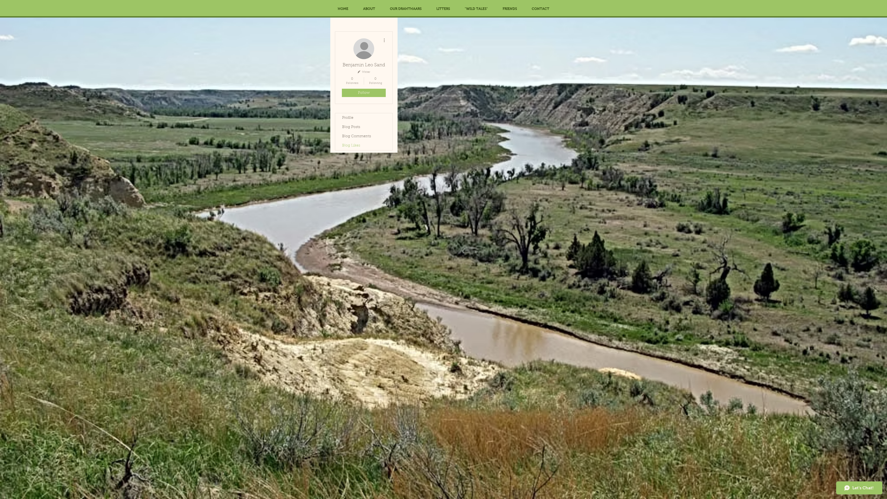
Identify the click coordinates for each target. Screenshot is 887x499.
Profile (347, 118)
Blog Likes (351, 145)
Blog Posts (351, 127)
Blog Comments (356, 136)
